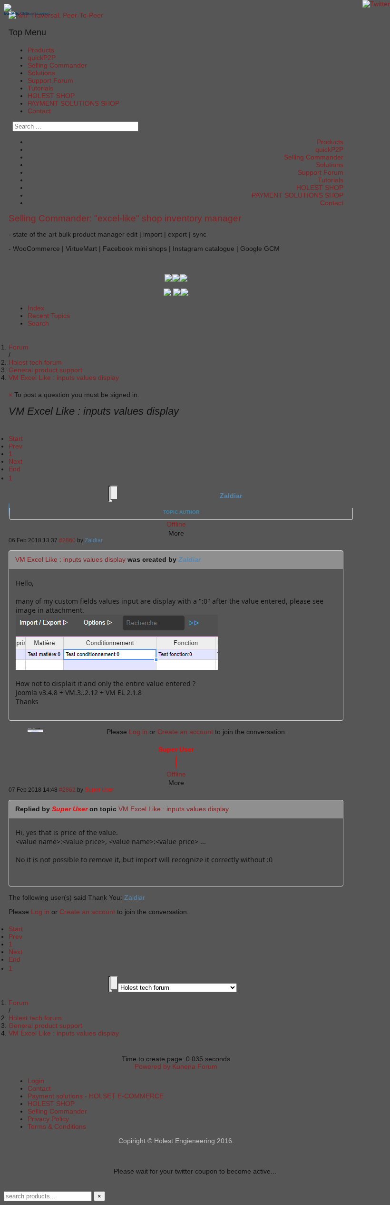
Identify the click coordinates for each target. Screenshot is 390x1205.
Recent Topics (49, 315)
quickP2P (42, 57)
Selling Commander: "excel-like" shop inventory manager (125, 218)
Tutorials (40, 88)
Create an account (185, 732)
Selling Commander (57, 65)
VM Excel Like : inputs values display (70, 559)
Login (36, 1081)
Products (41, 50)
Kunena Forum (194, 1066)
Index (36, 308)
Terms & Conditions (57, 1126)
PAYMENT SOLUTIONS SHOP (73, 103)
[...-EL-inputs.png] (117, 667)
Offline (176, 524)
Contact (39, 111)
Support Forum (50, 80)
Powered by (152, 1066)
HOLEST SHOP (51, 96)
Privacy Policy (48, 1119)
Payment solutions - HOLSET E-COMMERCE (96, 1096)
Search (38, 323)
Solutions (41, 73)
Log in (138, 732)
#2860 (67, 540)
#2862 (67, 790)
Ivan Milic (12, 13)
